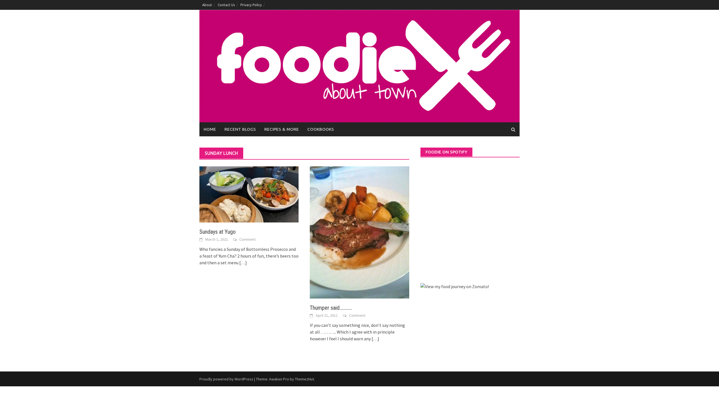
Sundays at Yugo (217, 231)
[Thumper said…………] (359, 232)
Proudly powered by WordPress (226, 379)
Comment (247, 239)
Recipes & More (281, 129)
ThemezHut (304, 379)
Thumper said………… (331, 307)
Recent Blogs (240, 129)
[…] (242, 262)
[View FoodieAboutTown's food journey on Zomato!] (454, 286)
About (207, 5)
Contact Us (226, 5)
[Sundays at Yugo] (249, 194)
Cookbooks (320, 129)
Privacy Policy (251, 5)
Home (210, 129)
